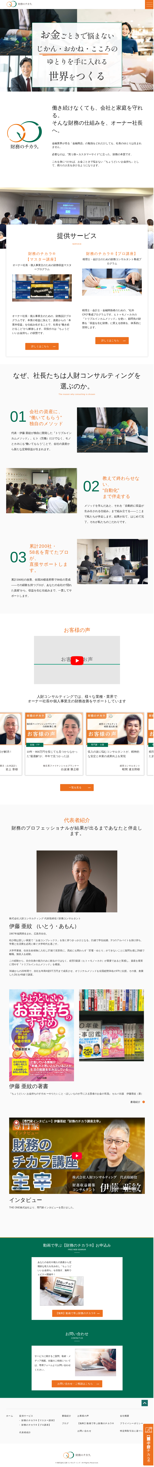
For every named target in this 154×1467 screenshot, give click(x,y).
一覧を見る (75, 787)
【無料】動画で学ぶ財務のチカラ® (75, 1313)
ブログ (65, 1423)
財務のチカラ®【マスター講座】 (39, 1420)
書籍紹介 (135, 1102)
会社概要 (124, 1416)
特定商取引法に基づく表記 (134, 1431)
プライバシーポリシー (131, 1423)
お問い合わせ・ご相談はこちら (75, 1383)
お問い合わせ (84, 1431)
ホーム (9, 1416)
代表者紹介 (25, 1432)
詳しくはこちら (40, 346)
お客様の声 (83, 1416)
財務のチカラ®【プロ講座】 (36, 1425)
